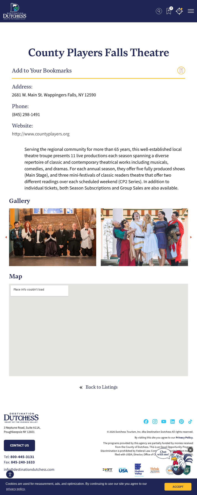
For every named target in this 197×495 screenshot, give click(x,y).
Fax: (19, 462)
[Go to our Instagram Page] (155, 421)
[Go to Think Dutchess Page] (154, 470)
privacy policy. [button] (15, 489)
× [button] (190, 449)
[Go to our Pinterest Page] (181, 421)
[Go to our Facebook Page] (146, 421)
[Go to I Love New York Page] (106, 470)
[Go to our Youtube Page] (164, 421)
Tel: (19, 457)
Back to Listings (102, 387)
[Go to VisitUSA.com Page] (122, 470)
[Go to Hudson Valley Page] (138, 470)
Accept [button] (178, 486)
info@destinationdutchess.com (29, 469)
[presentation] (6, 237)
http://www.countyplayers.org (40, 134)
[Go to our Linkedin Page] (172, 421)
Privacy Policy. (184, 438)
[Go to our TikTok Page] (190, 421)
